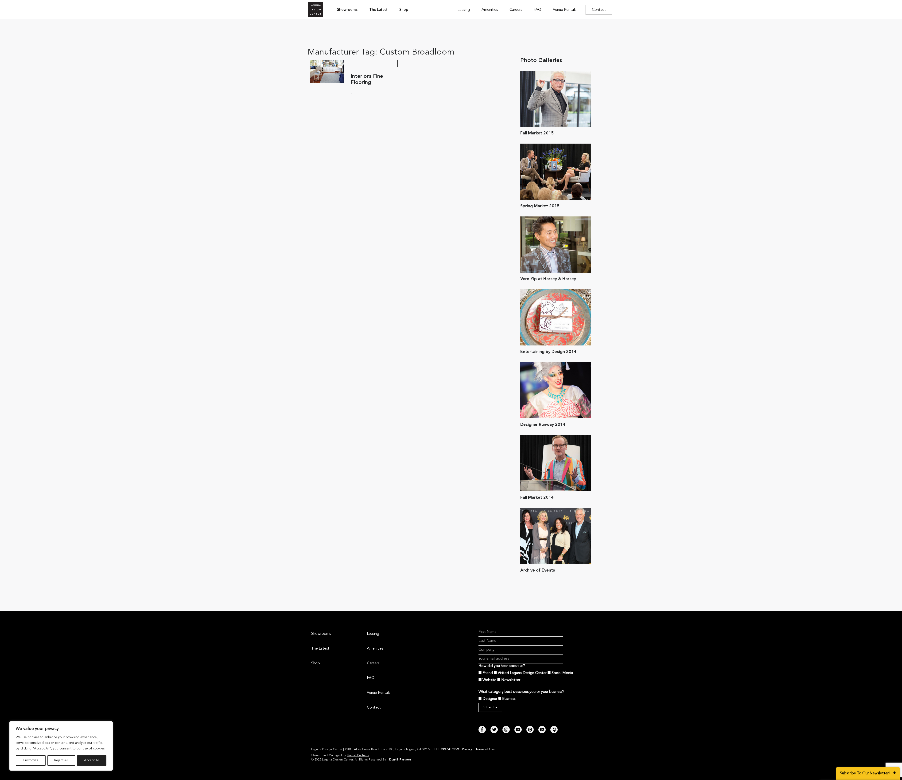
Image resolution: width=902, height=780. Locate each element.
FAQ (537, 10)
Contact (599, 10)
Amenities (490, 10)
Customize (31, 760)
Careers (515, 10)
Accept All (91, 760)
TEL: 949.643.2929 (447, 749)
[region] (61, 746)
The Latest (378, 10)
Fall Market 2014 (537, 497)
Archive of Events (537, 570)
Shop (403, 10)
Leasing (464, 10)
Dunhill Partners (358, 755)
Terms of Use (485, 749)
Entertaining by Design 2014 (548, 352)
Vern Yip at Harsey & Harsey (548, 279)
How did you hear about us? (501, 666)
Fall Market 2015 (537, 133)
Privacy (467, 749)
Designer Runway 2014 (542, 425)
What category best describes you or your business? (521, 692)
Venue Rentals (564, 10)
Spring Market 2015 (540, 206)
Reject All (61, 760)
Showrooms (347, 10)
